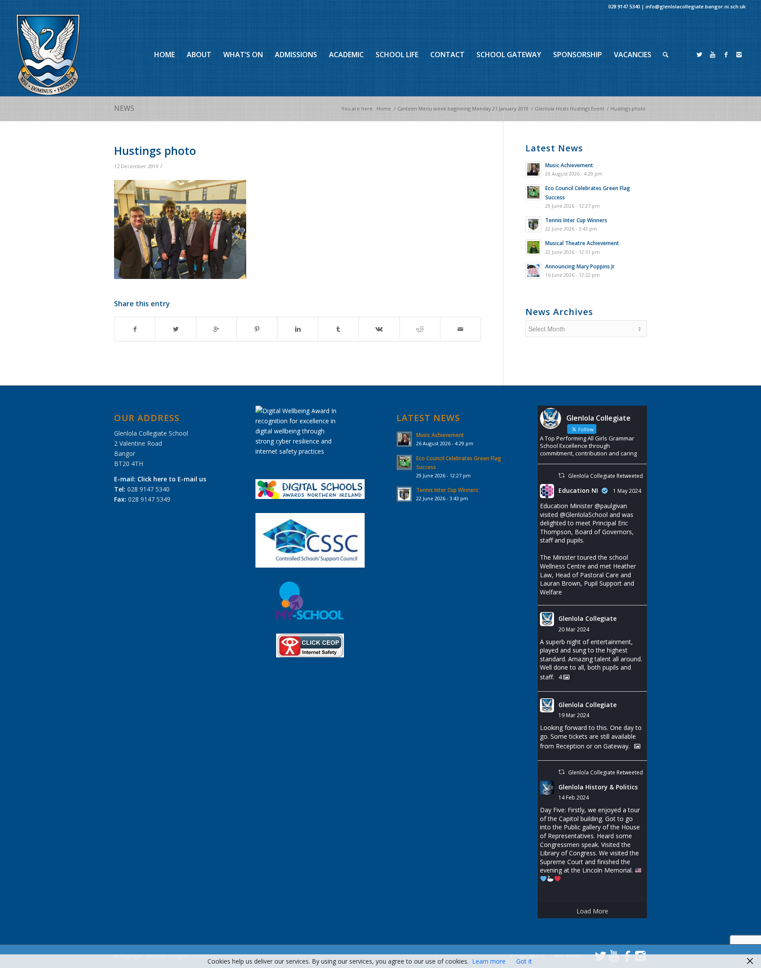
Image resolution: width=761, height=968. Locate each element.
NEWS (124, 108)
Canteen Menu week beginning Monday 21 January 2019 (462, 108)
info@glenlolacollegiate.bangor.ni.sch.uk (696, 6)
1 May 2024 (627, 491)
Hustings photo (155, 150)
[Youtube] (712, 54)
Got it (524, 961)
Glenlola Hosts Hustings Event (569, 108)
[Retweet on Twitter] (561, 475)
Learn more (489, 961)
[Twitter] (699, 54)
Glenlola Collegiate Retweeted (605, 476)
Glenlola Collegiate (587, 618)
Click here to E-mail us (171, 479)
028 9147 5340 (624, 6)
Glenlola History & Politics (598, 787)
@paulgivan (611, 506)
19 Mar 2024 (573, 715)
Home (384, 108)
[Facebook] (725, 54)
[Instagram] (739, 54)
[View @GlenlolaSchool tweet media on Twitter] (637, 746)
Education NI (578, 490)
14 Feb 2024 (573, 797)
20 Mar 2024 (573, 629)
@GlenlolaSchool (584, 514)
